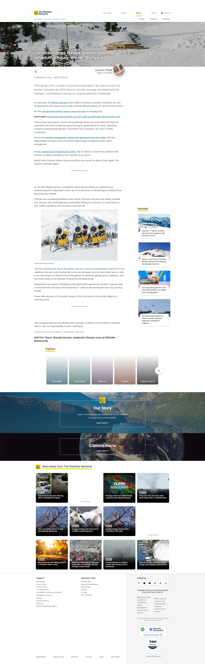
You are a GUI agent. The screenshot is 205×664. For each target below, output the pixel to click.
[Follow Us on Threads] (160, 583)
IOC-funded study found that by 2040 (56, 151)
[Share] (35, 71)
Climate (48, 19)
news (40, 19)
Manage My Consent (44, 595)
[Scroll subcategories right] (159, 371)
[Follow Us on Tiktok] (155, 583)
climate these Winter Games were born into (64, 111)
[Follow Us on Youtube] (149, 583)
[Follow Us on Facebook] (139, 583)
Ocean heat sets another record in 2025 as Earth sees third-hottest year (83, 116)
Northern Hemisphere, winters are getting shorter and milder (75, 137)
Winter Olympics (60, 102)
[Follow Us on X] (165, 583)
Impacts (56, 19)
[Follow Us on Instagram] (144, 583)
